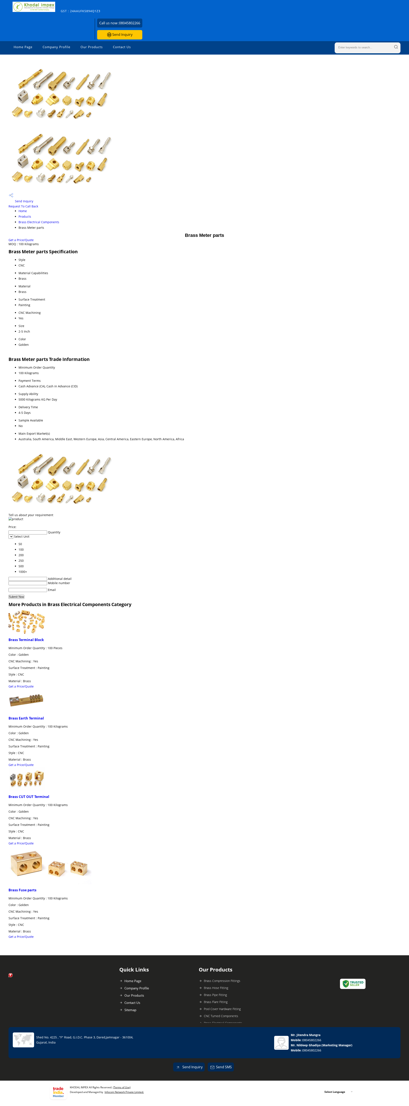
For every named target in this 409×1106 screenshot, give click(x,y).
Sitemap (130, 1010)
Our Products (92, 47)
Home (23, 211)
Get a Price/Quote (21, 240)
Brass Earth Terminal (26, 718)
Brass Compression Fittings (222, 981)
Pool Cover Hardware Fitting (222, 1009)
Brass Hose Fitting (216, 988)
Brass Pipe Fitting (215, 995)
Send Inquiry (121, 34)
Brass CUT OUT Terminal (29, 796)
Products (25, 216)
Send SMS (224, 1067)
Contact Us (122, 47)
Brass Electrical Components (39, 222)
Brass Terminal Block (26, 639)
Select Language (334, 1092)
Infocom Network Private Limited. (124, 1092)
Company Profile (56, 47)
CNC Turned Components (221, 1016)
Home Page (23, 47)
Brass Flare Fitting (216, 1002)
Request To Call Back (23, 206)
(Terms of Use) (122, 1087)
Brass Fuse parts (22, 890)
